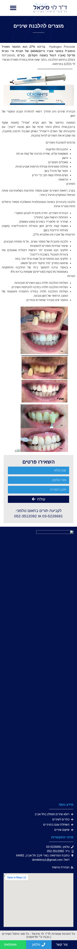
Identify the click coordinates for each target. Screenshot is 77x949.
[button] (13, 8)
